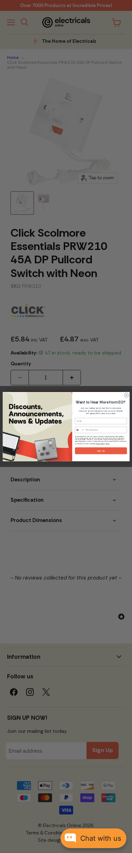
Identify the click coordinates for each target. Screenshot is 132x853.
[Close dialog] (126, 395)
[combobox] (79, 430)
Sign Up (101, 450)
